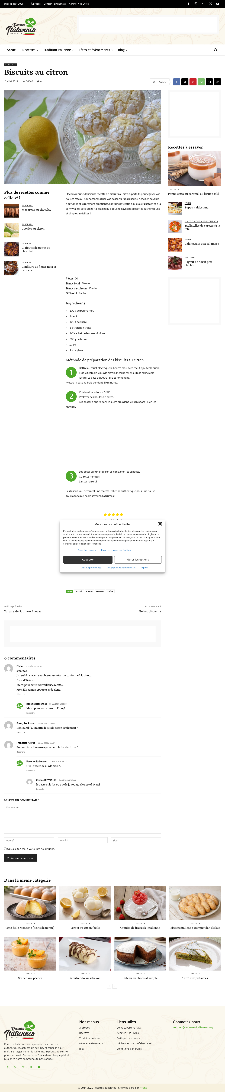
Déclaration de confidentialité (121, 567)
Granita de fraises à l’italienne (140, 927)
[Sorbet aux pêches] (30, 954)
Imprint (144, 567)
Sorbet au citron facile (85, 927)
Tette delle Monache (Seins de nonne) (30, 927)
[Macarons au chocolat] (11, 211)
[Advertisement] (148, 25)
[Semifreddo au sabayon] (85, 954)
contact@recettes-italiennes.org (193, 1027)
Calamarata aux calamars (202, 243)
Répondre (21, 694)
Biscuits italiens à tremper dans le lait (195, 927)
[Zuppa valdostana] (175, 208)
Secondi (190, 257)
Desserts (10, 65)
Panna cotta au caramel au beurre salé (193, 193)
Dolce (110, 591)
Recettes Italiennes (36, 703)
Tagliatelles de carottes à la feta (202, 227)
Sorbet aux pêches (30, 978)
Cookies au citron (33, 228)
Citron (89, 591)
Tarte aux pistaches (195, 978)
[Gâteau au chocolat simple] (140, 954)
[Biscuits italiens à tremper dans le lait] (195, 903)
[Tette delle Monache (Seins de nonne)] (30, 903)
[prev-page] (109, 986)
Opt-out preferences (91, 567)
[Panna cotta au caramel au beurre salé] (194, 168)
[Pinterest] (203, 4)
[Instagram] (196, 4)
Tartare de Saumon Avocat (22, 611)
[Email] (209, 81)
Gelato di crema (150, 611)
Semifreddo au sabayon (85, 978)
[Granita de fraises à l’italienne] (140, 903)
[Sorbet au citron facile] (85, 903)
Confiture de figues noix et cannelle (39, 268)
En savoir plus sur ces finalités (116, 550)
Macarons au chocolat (36, 209)
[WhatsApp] (201, 81)
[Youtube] (217, 4)
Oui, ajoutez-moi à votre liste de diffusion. (31, 848)
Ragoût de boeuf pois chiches (198, 263)
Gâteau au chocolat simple (140, 978)
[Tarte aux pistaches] (195, 954)
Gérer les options (138, 559)
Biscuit (79, 591)
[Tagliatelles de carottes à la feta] (175, 226)
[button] (160, 524)
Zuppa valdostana (196, 207)
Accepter (88, 559)
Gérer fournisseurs (87, 550)
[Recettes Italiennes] (41, 26)
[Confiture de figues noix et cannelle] (11, 268)
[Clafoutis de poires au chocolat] (11, 249)
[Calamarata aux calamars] (175, 245)
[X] (210, 4)
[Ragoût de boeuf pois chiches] (175, 263)
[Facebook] (188, 4)
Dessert (100, 591)
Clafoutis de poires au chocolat (36, 249)
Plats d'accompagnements (201, 221)
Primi (188, 203)
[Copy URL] (217, 81)
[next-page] (114, 986)
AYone (143, 1087)
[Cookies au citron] (11, 230)
